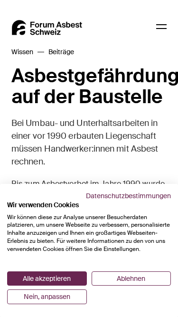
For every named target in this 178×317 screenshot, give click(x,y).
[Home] (47, 27)
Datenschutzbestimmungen (128, 196)
